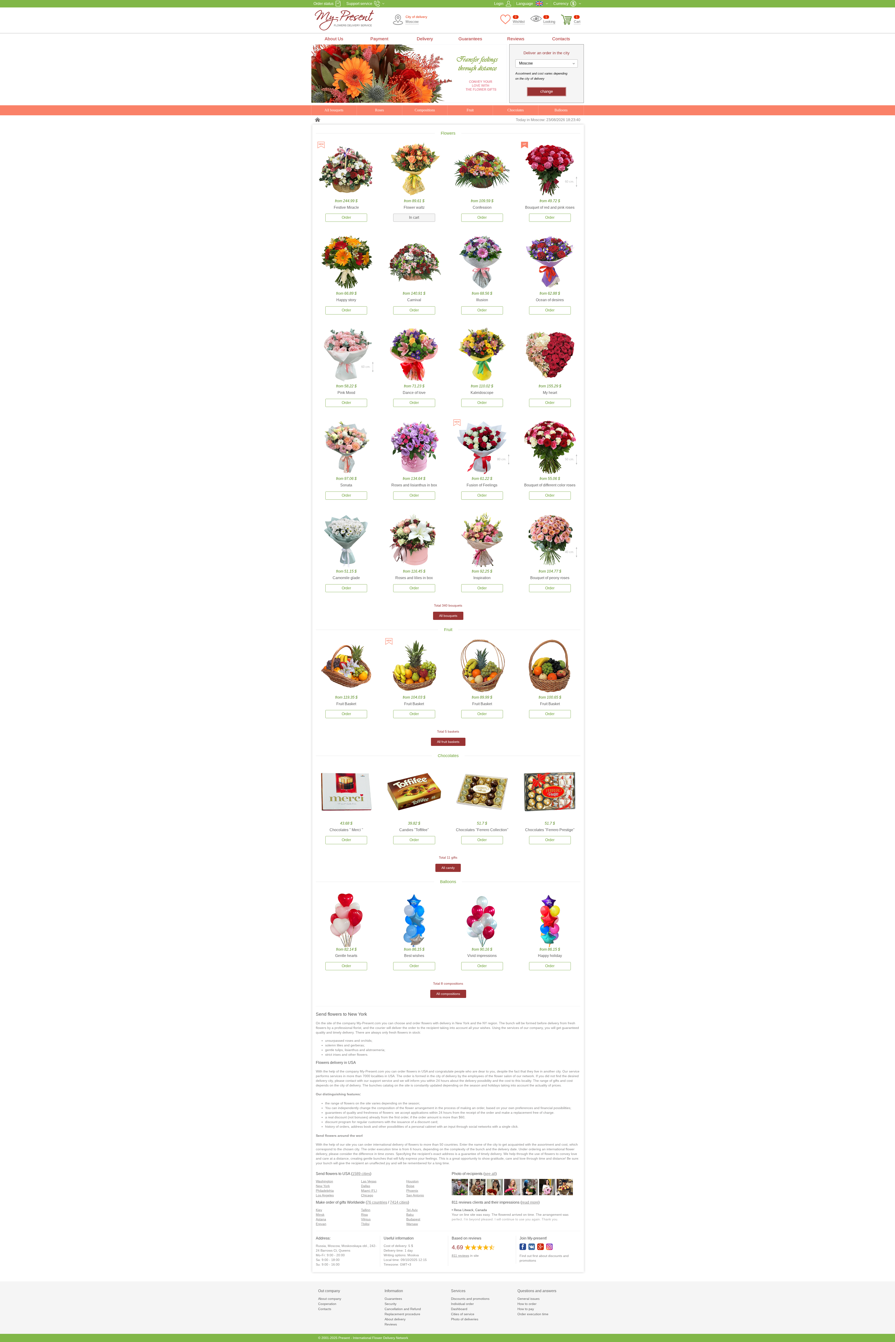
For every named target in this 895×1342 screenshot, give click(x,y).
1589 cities (361, 1174)
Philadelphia (325, 1190)
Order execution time (532, 1314)
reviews (460, 1255)
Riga (364, 1214)
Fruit (470, 110)
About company (329, 1299)
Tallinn (365, 1210)
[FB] (523, 1246)
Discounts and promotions (470, 1299)
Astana (321, 1219)
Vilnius (366, 1219)
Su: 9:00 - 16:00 (328, 1264)
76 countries (377, 1202)
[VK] (531, 1246)
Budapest (413, 1219)
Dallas (365, 1186)
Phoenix (412, 1190)
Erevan (321, 1224)
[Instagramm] (549, 1246)
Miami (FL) (369, 1190)
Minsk (320, 1214)
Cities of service (462, 1314)
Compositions (425, 110)
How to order (527, 1304)
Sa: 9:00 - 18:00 (328, 1260)
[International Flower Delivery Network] (318, 120)
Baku (410, 1214)
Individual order (462, 1304)
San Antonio (415, 1195)
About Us (334, 38)
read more (530, 1202)
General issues (528, 1299)
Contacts (561, 38)
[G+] (540, 1246)
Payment (379, 38)
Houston (412, 1181)
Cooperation (327, 1304)
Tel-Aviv (412, 1210)
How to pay (525, 1309)
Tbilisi (365, 1224)
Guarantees (470, 38)
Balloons (561, 110)
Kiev (319, 1210)
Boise (410, 1186)
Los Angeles (325, 1195)
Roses (379, 110)
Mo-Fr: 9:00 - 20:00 (330, 1255)
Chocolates (515, 110)
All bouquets (333, 110)
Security (390, 1304)
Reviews (515, 38)
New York (323, 1186)
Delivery (425, 38)
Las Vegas (368, 1181)
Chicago (367, 1195)
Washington (324, 1181)
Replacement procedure (402, 1314)
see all (490, 1174)
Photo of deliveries (464, 1319)
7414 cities (399, 1202)
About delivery (395, 1319)
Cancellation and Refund (403, 1309)
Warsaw (412, 1224)
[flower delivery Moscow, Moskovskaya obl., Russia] (357, 20)
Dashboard (459, 1309)
